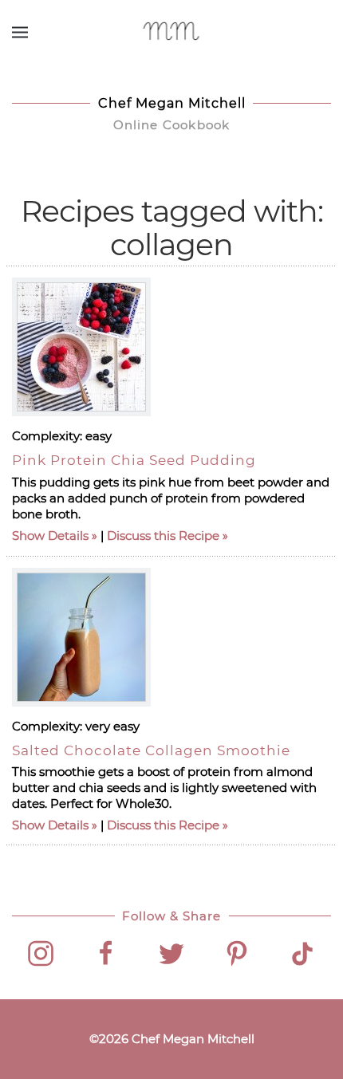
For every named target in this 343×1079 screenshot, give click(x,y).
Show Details (50, 535)
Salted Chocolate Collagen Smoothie (151, 750)
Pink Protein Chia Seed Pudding (134, 460)
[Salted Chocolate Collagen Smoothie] (81, 637)
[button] (20, 32)
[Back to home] (172, 32)
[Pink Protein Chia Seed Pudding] (81, 347)
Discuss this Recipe (163, 535)
